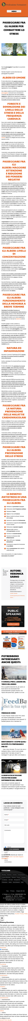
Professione (4, 882)
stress (3, 137)
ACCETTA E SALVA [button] (5, 1020)
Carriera (15, 874)
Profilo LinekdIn (13, 593)
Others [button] (2, 1010)
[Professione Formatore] (14, 6)
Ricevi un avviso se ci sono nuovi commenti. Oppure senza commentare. (8, 854)
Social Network (16, 882)
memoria (18, 319)
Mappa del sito (20, 891)
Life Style (11, 879)
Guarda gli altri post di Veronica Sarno (17, 596)
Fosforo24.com (20, 898)
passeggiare (4, 93)
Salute (10, 882)
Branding (4, 874)
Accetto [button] (17, 913)
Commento (7, 830)
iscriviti (6, 858)
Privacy (12, 891)
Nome (6, 814)
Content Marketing (6, 877)
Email (6, 820)
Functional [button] (3, 964)
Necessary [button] (3, 947)
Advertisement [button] (4, 997)
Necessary (5, 949)
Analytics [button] (2, 986)
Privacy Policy (24, 913)
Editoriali (14, 877)
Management (17, 879)
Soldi (22, 882)
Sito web (6, 825)
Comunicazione (21, 874)
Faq (7, 891)
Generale (23, 877)
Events (18, 877)
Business (9, 874)
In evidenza (4, 879)
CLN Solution (18, 900)
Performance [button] (3, 975)
